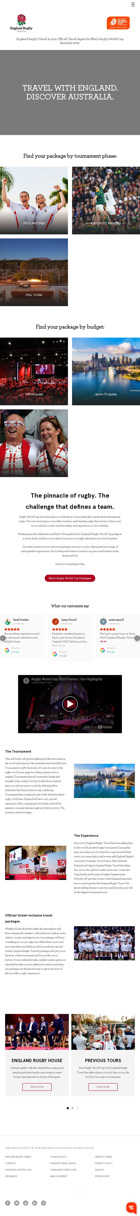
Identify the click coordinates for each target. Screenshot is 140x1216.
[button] (2, 638)
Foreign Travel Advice (63, 1163)
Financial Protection (18, 1170)
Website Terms (103, 1157)
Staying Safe (102, 1176)
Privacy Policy (103, 1163)
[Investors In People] (119, 1189)
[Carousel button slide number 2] (72, 1108)
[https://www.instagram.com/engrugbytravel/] (43, 1203)
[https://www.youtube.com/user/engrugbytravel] (25, 1203)
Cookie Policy (58, 1157)
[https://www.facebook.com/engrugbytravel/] (7, 1203)
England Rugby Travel (18, 1157)
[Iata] (84, 1189)
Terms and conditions (63, 1170)
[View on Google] (7, 621)
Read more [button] (58, 645)
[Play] (70, 704)
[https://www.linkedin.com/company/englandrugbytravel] (34, 1203)
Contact (10, 1163)
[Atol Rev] (52, 1189)
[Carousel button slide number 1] (68, 1108)
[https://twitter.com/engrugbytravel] (16, 1203)
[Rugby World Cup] (21, 23)
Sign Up (99, 1170)
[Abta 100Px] (20, 1189)
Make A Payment (59, 1176)
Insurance (11, 1176)
